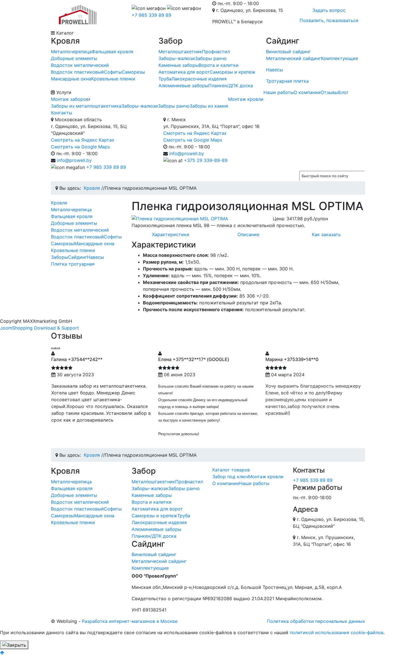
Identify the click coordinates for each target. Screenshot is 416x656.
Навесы (274, 69)
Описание (248, 234)
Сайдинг (77, 257)
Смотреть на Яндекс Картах (82, 140)
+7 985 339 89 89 (151, 15)
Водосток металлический (80, 65)
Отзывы (329, 92)
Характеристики (170, 234)
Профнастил (216, 51)
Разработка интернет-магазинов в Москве (129, 621)
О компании (307, 92)
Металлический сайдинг (293, 58)
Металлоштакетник (180, 51)
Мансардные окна (71, 79)
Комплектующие (339, 58)
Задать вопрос (329, 10)
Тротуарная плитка (287, 81)
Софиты (113, 72)
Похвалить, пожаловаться (329, 20)
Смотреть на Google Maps (80, 146)
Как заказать (326, 234)
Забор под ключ (230, 476)
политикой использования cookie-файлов (336, 632)
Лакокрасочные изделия (199, 79)
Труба (164, 79)
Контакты (61, 113)
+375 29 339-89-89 (206, 160)
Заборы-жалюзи (176, 58)
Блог (343, 92)
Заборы (59, 257)
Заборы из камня (209, 106)
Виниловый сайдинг (288, 51)
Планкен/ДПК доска (230, 85)
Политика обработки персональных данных (316, 621)
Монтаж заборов (70, 99)
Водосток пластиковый (77, 72)
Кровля (59, 203)
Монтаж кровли (245, 99)
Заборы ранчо (211, 58)
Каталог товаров (231, 470)
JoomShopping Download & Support (39, 328)
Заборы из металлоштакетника (86, 106)
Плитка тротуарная (73, 264)
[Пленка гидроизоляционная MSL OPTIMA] (198, 218)
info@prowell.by (74, 160)
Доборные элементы (74, 58)
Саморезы (133, 72)
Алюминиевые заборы (183, 85)
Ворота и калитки (219, 65)
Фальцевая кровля (112, 51)
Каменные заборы (178, 65)
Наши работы (278, 92)
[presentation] (53, 348)
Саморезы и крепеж (232, 72)
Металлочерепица (71, 51)
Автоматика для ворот (184, 72)
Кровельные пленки (113, 79)
